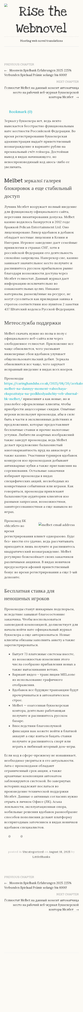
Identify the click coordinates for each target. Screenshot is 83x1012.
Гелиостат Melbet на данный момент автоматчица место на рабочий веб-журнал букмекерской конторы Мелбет (41, 92)
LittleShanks (41, 857)
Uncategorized (33, 852)
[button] (18, 112)
